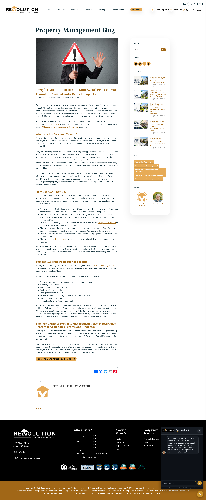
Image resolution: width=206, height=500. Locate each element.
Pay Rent (177, 9)
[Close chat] (200, 494)
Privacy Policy (151, 488)
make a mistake (52, 124)
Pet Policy (148, 445)
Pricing (102, 10)
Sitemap (138, 488)
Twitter (106, 371)
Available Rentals (151, 439)
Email (110, 371)
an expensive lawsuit (107, 223)
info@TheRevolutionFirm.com (27, 458)
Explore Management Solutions (54, 359)
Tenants (88, 10)
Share (96, 371)
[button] (136, 64)
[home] (22, 9)
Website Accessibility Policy (149, 493)
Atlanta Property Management (146, 166)
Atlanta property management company (150, 175)
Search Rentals (119, 10)
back (40, 408)
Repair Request (123, 445)
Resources (121, 449)
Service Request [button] (193, 10)
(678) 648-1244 (192, 4)
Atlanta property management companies (146, 170)
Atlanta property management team (148, 179)
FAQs (146, 442)
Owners (74, 10)
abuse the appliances (58, 239)
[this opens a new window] (64, 467)
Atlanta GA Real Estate (144, 162)
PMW (129, 488)
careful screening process (104, 265)
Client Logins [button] (160, 9)
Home (47, 10)
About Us (136, 10)
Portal (118, 439)
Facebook (101, 371)
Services (61, 10)
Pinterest (115, 371)
